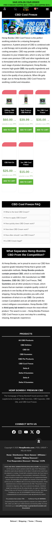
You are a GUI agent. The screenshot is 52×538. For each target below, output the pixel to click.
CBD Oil (16, 280)
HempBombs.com (26, 448)
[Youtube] (26, 432)
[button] (47, 9)
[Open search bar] (15, 9)
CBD (22, 68)
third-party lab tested (14, 308)
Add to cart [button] (9, 130)
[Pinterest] (38, 432)
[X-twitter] (32, 432)
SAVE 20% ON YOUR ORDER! (26, 2)
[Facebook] (14, 432)
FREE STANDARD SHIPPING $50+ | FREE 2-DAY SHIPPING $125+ (27, 5)
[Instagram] (20, 432)
